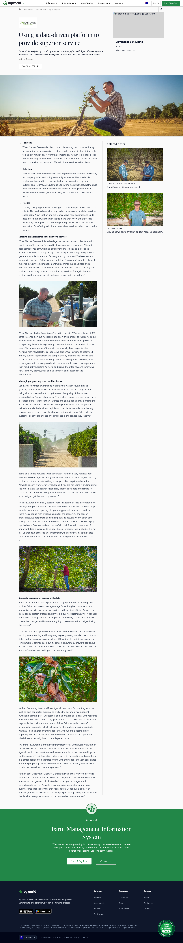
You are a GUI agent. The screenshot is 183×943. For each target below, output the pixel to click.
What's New (124, 908)
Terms (85, 937)
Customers (123, 897)
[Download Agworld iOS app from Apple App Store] (26, 911)
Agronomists (99, 903)
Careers (147, 908)
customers (41, 9)
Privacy (76, 937)
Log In (156, 3)
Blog (121, 903)
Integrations (68, 3)
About (118, 3)
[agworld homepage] (13, 3)
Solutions (50, 3)
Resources (103, 3)
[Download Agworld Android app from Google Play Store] (43, 911)
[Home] (20, 9)
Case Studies (87, 3)
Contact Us (105, 861)
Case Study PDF (28, 66)
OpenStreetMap (73, 927)
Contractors (99, 914)
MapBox (84, 927)
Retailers (98, 908)
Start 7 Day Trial (171, 3)
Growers (97, 897)
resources (28, 9)
